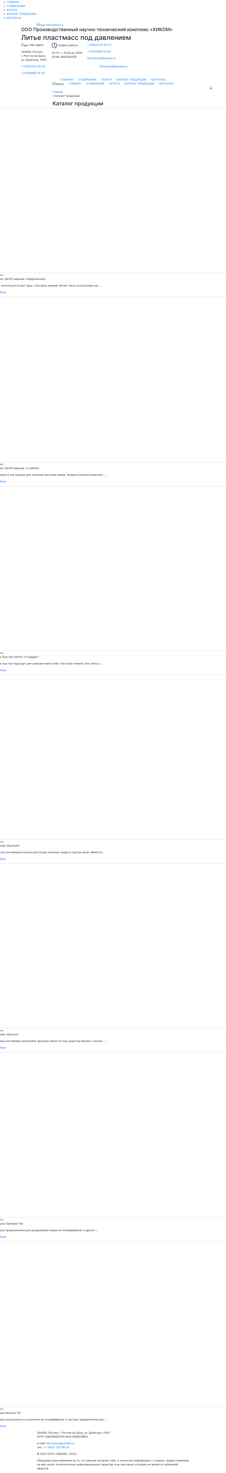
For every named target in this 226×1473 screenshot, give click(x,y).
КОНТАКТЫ (14, 18)
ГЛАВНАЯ (13, 2)
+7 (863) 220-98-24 (56, 1447)
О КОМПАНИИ (16, 6)
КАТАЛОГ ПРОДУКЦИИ (21, 14)
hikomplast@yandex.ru (60, 1443)
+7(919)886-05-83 (33, 73)
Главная (58, 91)
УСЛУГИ (12, 10)
